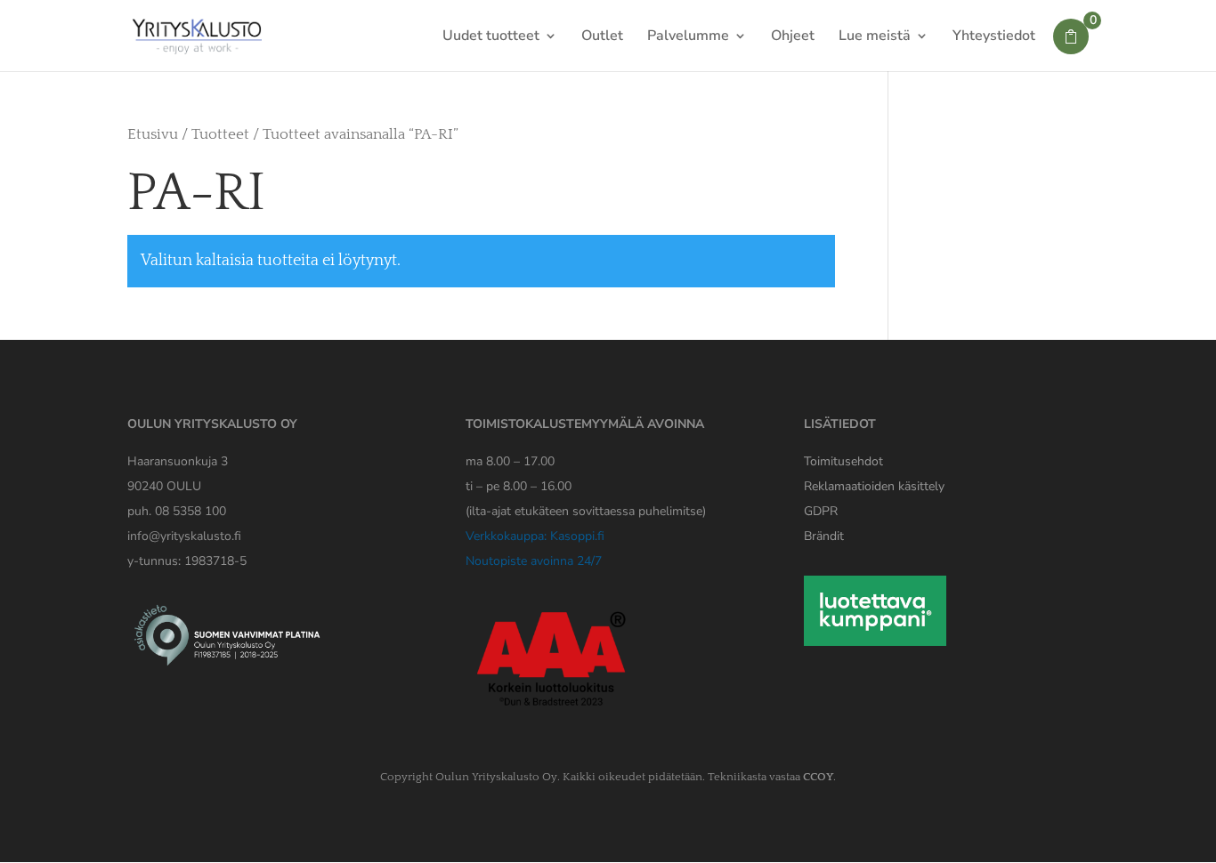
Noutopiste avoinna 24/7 (534, 560)
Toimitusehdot (843, 461)
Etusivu (152, 134)
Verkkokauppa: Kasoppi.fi (535, 536)
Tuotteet (220, 134)
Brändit (824, 536)
